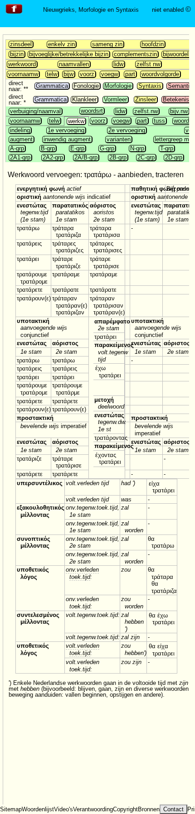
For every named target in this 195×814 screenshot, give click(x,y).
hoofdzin (152, 44)
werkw (76, 121)
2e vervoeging (126, 130)
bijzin (17, 54)
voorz (87, 74)
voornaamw (23, 74)
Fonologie (86, 85)
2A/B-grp (86, 157)
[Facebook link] (14, 13)
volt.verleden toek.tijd (82, 649)
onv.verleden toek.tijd (82, 573)
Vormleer (115, 99)
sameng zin (107, 44)
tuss (159, 120)
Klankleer (84, 99)
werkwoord (22, 64)
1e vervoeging (66, 130)
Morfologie (118, 85)
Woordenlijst (38, 809)
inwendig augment (67, 139)
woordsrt (92, 110)
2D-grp (173, 157)
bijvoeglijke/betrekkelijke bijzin (68, 54)
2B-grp (118, 157)
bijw (68, 74)
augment (21, 139)
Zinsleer (145, 99)
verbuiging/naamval (35, 111)
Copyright (125, 809)
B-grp (48, 148)
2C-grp (146, 157)
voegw (109, 74)
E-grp (77, 148)
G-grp (107, 148)
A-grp (17, 148)
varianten (119, 139)
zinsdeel (21, 44)
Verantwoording (93, 809)
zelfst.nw (146, 111)
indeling (20, 130)
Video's (63, 809)
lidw (118, 64)
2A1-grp (20, 157)
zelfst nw (148, 64)
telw (52, 74)
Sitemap (11, 809)
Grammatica (52, 85)
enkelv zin (61, 44)
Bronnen (149, 809)
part (130, 74)
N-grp (137, 148)
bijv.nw (179, 111)
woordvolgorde (160, 74)
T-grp (166, 148)
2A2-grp (53, 157)
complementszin (135, 54)
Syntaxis (149, 85)
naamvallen (74, 64)
